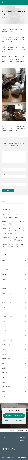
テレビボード (5, 330)
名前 (3, 166)
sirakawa (4, 279)
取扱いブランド (5, 440)
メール (4, 174)
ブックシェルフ (6, 344)
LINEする (9, 420)
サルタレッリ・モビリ (8, 302)
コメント (4, 150)
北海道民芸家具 (6, 358)
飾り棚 (3, 396)
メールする (20, 420)
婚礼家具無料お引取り (21, 437)
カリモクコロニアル (7, 293)
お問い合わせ (5, 442)
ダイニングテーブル (7, 316)
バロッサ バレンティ (8, 340)
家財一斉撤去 (5, 372)
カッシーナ (5, 284)
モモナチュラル (6, 354)
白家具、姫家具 (6, 386)
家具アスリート (12, 457)
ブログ (3, 349)
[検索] (24, 201)
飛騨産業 (4, 391)
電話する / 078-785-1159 (15, 415)
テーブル (4, 335)
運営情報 (4, 437)
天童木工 (4, 368)
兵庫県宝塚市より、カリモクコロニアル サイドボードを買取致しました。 (12, 245)
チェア (3, 321)
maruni (4, 274)
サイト (3, 182)
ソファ (3, 307)
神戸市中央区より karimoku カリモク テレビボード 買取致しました (13, 223)
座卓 (3, 377)
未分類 (3, 382)
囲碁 (3, 363)
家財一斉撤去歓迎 (20, 440)
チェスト (4, 326)
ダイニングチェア (6, 312)
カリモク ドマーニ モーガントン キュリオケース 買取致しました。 (13, 216)
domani (4, 260)
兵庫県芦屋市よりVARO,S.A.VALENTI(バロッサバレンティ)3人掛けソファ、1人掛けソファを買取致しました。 (13, 231)
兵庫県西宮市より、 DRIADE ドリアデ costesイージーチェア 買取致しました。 (13, 239)
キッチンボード (6, 298)
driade (3, 265)
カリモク (4, 288)
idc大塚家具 (5, 270)
